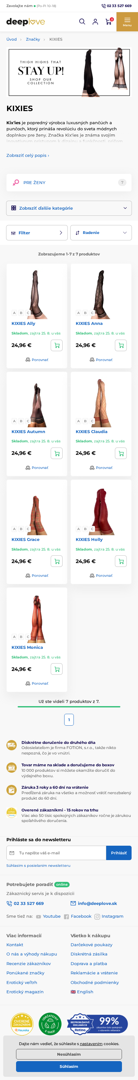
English (85, 991)
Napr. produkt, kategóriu (48, 50)
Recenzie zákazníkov (28, 963)
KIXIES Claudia (92, 431)
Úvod (11, 39)
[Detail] (56, 345)
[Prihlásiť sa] (95, 21)
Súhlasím (69, 1066)
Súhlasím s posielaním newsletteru (38, 865)
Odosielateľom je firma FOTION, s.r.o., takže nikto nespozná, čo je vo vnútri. (69, 750)
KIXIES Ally (23, 323)
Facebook (81, 916)
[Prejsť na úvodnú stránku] (25, 22)
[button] (82, 21)
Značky (33, 39)
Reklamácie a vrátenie (94, 972)
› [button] (27, 155)
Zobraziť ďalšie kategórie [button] (46, 208)
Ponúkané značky (25, 972)
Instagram (113, 916)
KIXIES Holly (89, 539)
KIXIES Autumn (28, 431)
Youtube (52, 916)
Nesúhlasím (69, 1054)
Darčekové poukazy (91, 944)
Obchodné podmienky (95, 982)
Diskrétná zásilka (89, 953)
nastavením (91, 1043)
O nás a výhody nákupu (31, 953)
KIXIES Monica (27, 647)
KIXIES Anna (89, 323)
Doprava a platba (89, 963)
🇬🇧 (73, 991)
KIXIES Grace (25, 539)
